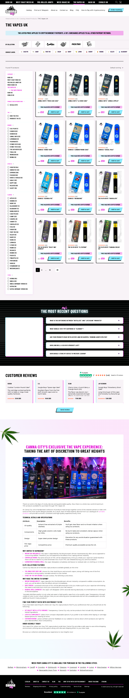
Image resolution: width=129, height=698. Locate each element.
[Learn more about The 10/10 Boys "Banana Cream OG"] (110, 240)
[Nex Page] (57, 270)
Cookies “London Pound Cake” (19, 387)
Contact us (45, 681)
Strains (104, 681)
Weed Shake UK (63, 2)
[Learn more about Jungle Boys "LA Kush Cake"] (80, 94)
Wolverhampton (86, 670)
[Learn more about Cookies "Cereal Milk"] (110, 142)
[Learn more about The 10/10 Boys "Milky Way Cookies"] (50, 240)
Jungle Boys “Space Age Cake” (49, 387)
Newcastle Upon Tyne (48, 670)
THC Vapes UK (12, 87)
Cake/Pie (25, 52)
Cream (59, 52)
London (83, 667)
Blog (53, 681)
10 (50, 270)
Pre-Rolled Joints (45, 2)
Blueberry (124, 52)
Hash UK (91, 2)
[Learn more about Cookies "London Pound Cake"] (80, 142)
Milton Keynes (115, 667)
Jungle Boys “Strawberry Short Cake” (109, 388)
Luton (91, 667)
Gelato (112, 52)
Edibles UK (103, 2)
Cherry (90, 52)
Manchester (102, 667)
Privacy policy (53, 686)
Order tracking (93, 681)
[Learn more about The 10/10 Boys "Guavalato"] (110, 191)
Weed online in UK (12, 19)
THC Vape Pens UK (16, 90)
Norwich (63, 670)
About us (36, 681)
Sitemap (86, 686)
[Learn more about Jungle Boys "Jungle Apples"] (110, 94)
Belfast (10, 667)
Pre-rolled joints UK (14, 82)
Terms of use (77, 686)
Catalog (27, 681)
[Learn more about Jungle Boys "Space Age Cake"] (50, 94)
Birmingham (21, 667)
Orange (101, 52)
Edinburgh (52, 667)
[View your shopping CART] (120, 2)
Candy (37, 52)
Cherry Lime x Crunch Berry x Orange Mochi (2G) (79, 388)
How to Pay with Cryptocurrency (74, 681)
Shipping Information (39, 686)
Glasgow (63, 667)
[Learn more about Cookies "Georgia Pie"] (50, 191)
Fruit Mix (48, 52)
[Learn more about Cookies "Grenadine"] (80, 191)
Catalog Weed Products (28, 19)
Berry (69, 52)
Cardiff (32, 667)
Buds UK (9, 2)
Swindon (73, 670)
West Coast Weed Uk (25, 2)
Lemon (80, 52)
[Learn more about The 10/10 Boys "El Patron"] (80, 240)
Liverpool (73, 667)
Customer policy (66, 686)
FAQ (59, 681)
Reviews (27, 686)
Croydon (41, 667)
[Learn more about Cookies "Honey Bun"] (50, 142)
